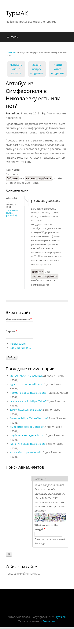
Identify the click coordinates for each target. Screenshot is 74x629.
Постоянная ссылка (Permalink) (12, 213)
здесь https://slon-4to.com (26, 384)
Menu (14, 37)
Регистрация (18, 343)
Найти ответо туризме (57, 69)
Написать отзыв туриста (16, 69)
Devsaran (49, 621)
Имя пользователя (19, 319)
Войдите (12, 178)
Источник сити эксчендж (26, 375)
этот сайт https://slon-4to (26, 452)
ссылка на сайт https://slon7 (28, 401)
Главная (11, 52)
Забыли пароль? (20, 348)
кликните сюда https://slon (27, 443)
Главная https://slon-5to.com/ (29, 418)
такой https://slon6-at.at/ (26, 409)
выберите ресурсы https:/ (27, 427)
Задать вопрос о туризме (36, 69)
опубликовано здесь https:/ (27, 435)
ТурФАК (17, 13)
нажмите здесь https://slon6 (28, 392)
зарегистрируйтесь (38, 178)
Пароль (11, 331)
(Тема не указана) (45, 201)
